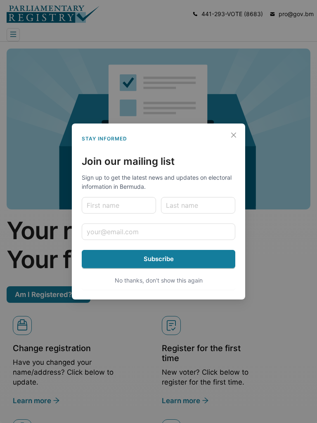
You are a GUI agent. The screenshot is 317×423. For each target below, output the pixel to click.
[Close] (233, 135)
